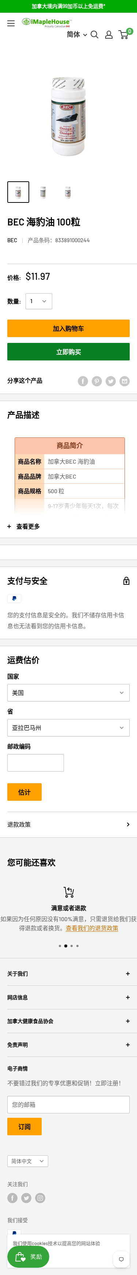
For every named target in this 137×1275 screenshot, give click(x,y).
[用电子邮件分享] (124, 380)
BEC (12, 240)
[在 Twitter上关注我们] (26, 1198)
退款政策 (19, 824)
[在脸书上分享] (83, 380)
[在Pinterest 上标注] (97, 380)
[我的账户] (109, 35)
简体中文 (21, 1161)
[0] (123, 34)
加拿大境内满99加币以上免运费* (69, 6)
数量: (14, 301)
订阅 (24, 1126)
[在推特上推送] (111, 380)
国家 (13, 676)
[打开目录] (11, 23)
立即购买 (68, 351)
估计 (24, 792)
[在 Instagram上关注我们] (40, 1198)
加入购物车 (68, 328)
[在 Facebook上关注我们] (12, 1198)
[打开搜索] (95, 35)
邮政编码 (19, 746)
